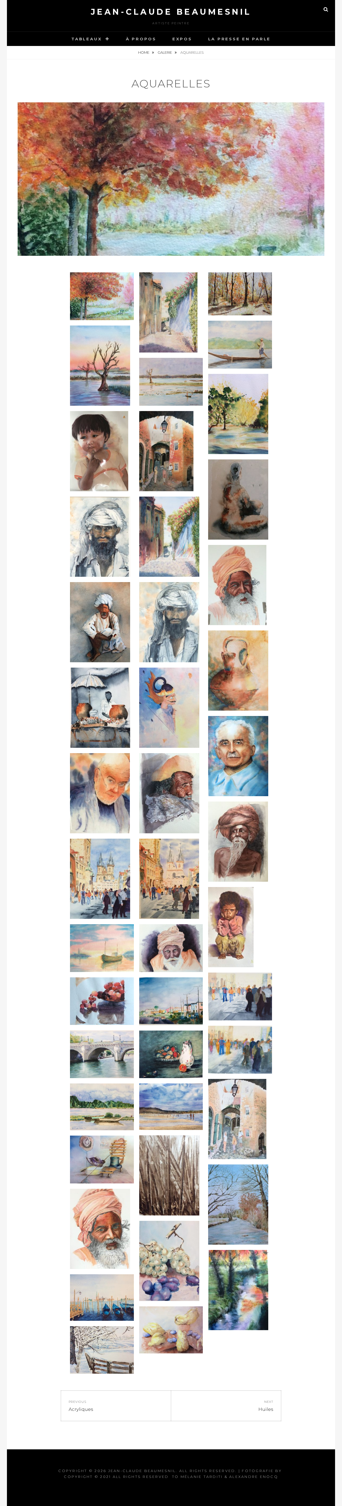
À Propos (141, 38)
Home (144, 52)
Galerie (165, 52)
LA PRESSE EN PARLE (239, 38)
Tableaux (86, 38)
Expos (182, 38)
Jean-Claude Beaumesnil (171, 12)
